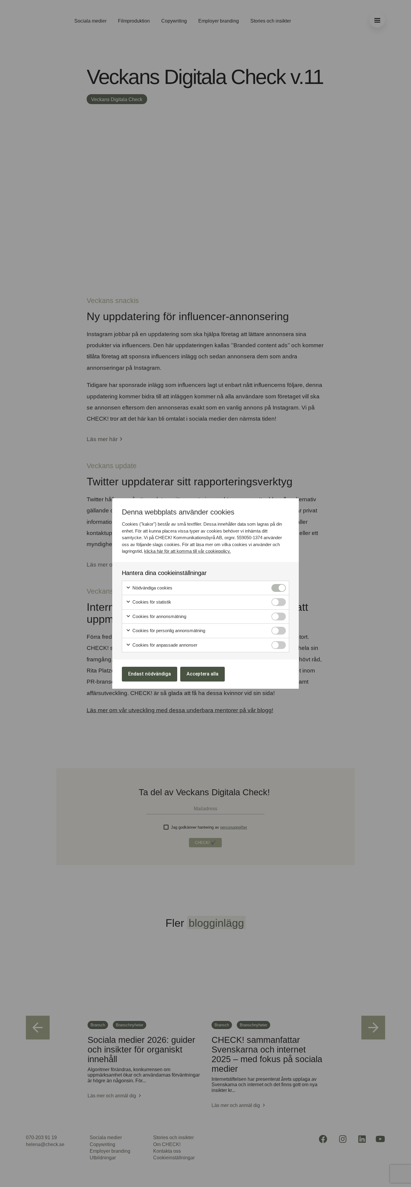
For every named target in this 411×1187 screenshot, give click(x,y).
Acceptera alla (202, 674)
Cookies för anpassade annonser (164, 645)
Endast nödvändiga (149, 674)
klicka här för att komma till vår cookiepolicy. (187, 551)
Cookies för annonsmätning (158, 616)
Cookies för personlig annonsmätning (168, 630)
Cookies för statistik (151, 601)
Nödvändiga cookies (151, 587)
